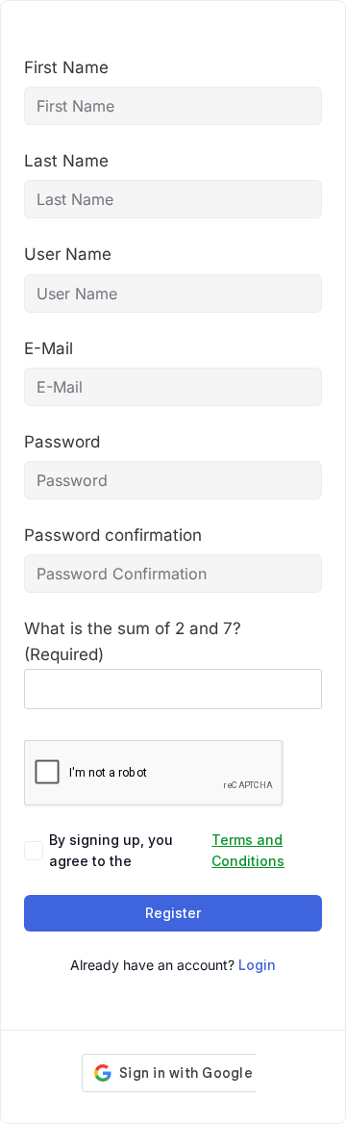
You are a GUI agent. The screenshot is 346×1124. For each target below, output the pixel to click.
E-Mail (48, 348)
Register (173, 913)
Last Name (66, 160)
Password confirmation (113, 535)
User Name (67, 254)
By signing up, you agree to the (166, 850)
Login (257, 965)
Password (62, 441)
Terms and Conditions (247, 850)
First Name (66, 67)
